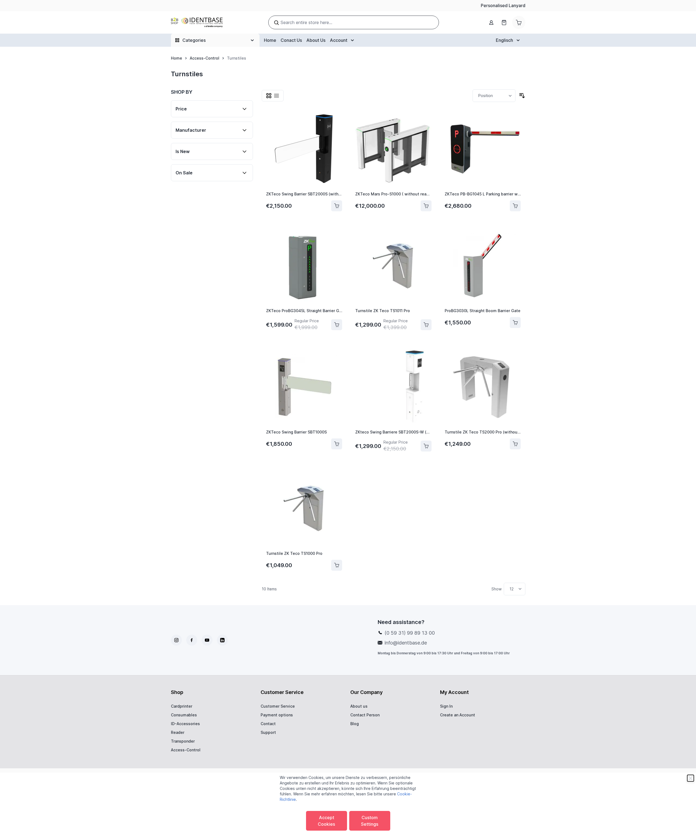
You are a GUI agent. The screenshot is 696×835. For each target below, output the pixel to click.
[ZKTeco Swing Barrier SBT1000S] (304, 387)
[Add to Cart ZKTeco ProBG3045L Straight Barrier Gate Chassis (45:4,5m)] (336, 324)
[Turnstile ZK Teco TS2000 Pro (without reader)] (483, 387)
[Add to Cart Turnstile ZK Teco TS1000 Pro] (336, 565)
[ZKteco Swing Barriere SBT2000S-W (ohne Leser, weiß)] (393, 387)
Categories (194, 40)
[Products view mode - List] (276, 95)
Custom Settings (369, 821)
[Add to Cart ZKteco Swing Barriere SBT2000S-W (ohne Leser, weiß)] (426, 446)
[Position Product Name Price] (494, 95)
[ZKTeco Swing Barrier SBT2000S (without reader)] (304, 149)
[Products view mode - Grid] (269, 95)
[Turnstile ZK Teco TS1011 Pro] (393, 266)
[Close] (690, 778)
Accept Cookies (326, 821)
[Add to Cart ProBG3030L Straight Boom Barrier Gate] (515, 322)
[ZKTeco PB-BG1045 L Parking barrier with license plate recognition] (483, 149)
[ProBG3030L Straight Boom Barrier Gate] (483, 266)
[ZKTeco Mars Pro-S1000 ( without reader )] (393, 149)
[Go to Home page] (197, 22)
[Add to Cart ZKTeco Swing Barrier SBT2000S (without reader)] (336, 205)
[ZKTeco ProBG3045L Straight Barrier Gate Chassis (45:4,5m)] (304, 266)
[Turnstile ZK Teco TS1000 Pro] (304, 508)
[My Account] (491, 22)
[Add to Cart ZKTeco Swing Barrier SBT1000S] (336, 443)
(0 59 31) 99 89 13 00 (410, 633)
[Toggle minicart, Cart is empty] (518, 22)
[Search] (276, 22)
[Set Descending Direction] (522, 95)
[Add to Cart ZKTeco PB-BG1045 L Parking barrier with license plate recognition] (515, 205)
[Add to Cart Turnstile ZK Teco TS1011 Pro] (426, 324)
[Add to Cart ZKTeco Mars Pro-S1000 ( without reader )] (426, 205)
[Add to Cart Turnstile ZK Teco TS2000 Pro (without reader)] (515, 443)
